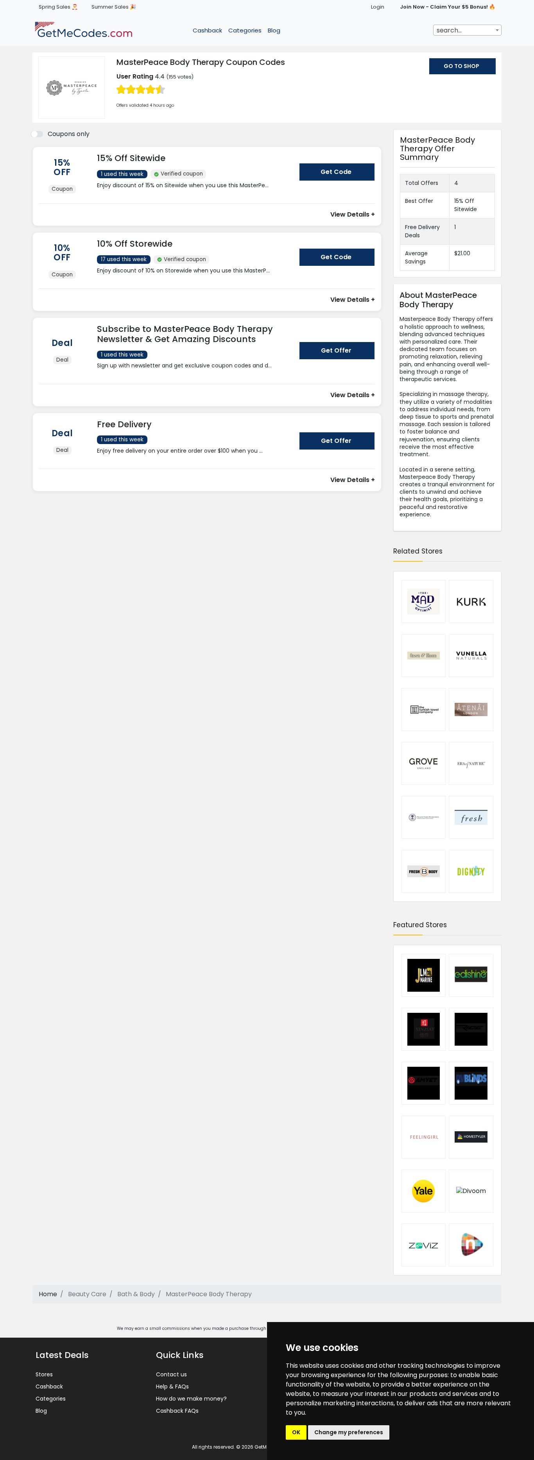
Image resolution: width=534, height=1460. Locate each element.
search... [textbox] (449, 30)
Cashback (207, 30)
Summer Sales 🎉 (113, 7)
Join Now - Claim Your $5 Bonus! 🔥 (447, 7)
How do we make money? (191, 1399)
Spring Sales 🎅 (58, 7)
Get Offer (336, 350)
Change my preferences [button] (348, 1432)
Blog (274, 30)
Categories (245, 30)
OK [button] (296, 1432)
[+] (195, 193)
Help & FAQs (172, 1386)
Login (377, 7)
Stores (44, 1374)
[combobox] (467, 30)
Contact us (171, 1374)
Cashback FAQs (177, 1411)
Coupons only (69, 133)
